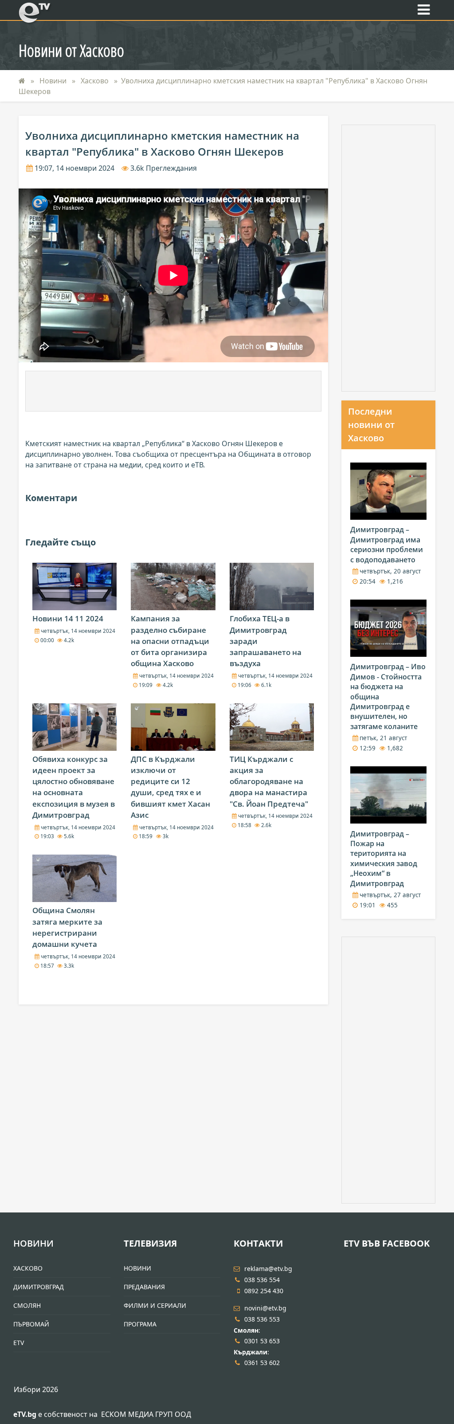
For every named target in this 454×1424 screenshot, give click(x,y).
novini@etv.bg (265, 1308)
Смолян (27, 1305)
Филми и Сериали (155, 1305)
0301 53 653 (262, 1341)
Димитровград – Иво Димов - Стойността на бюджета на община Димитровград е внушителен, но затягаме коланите (388, 696)
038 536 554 (262, 1279)
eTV (18, 1342)
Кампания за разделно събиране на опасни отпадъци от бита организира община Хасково (170, 640)
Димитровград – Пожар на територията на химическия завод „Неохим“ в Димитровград (383, 858)
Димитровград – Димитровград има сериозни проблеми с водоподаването (386, 544)
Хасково (95, 81)
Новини (53, 81)
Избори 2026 (36, 1389)
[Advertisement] (173, 391)
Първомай (31, 1324)
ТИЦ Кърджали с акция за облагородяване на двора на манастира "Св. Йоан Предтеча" (269, 781)
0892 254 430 (263, 1291)
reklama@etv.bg (268, 1268)
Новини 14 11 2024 (67, 618)
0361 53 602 (262, 1362)
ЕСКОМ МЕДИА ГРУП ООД (146, 1414)
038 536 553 (262, 1319)
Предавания (144, 1287)
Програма (140, 1324)
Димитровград (38, 1287)
